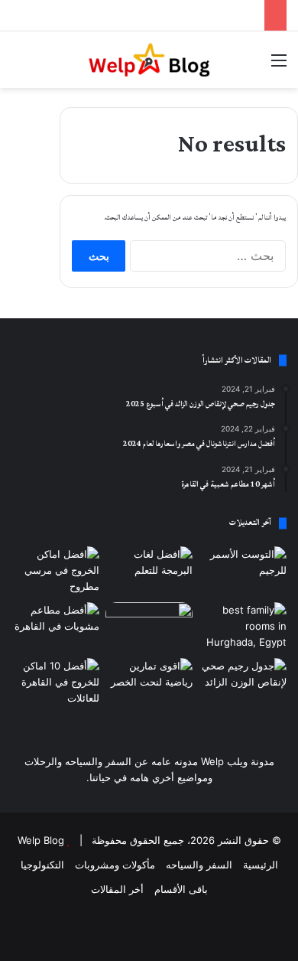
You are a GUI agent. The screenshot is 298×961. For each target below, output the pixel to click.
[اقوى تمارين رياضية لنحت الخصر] (149, 683)
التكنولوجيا (42, 864)
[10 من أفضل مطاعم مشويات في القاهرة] (55, 627)
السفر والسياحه (199, 864)
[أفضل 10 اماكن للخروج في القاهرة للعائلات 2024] (55, 683)
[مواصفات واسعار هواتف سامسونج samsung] (149, 627)
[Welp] (149, 59)
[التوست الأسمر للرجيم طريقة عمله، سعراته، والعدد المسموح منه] (243, 571)
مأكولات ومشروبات (115, 864)
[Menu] (279, 65)
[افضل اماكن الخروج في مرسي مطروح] (55, 571)
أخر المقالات (117, 889)
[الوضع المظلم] (45, 65)
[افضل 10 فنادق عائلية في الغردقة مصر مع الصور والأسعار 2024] (243, 627)
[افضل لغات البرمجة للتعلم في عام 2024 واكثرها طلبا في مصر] (149, 571)
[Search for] (19, 65)
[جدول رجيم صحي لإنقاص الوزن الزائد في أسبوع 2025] (243, 683)
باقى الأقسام (181, 889)
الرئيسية (260, 864)
